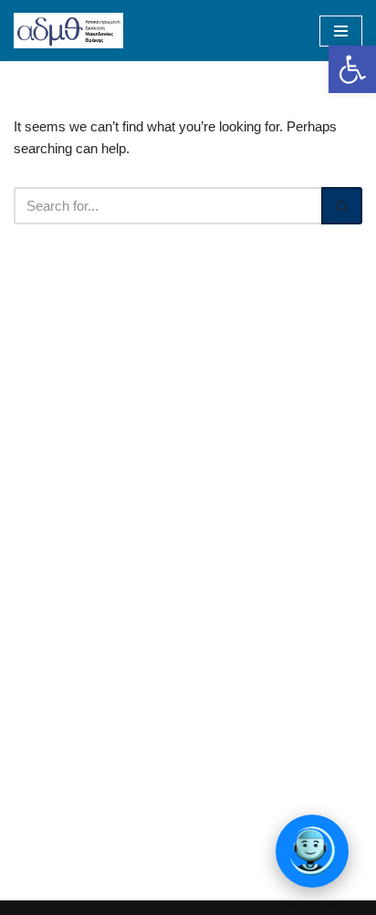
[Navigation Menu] (340, 31)
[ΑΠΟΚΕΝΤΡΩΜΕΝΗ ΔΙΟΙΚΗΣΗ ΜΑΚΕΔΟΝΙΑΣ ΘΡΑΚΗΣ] (68, 30)
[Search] (341, 205)
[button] (352, 69)
